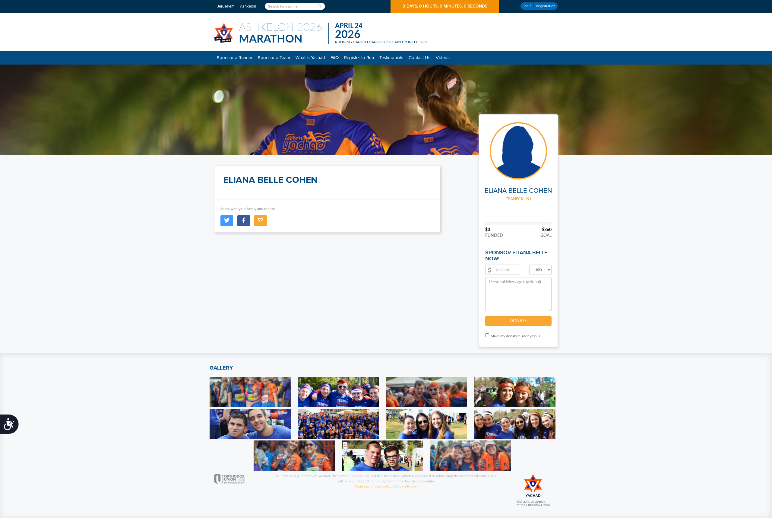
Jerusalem (226, 6)
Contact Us (419, 57)
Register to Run (359, 57)
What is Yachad (310, 57)
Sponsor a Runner (234, 57)
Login (527, 6)
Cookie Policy (406, 486)
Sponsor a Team (274, 57)
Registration (545, 6)
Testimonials (391, 57)
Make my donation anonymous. (516, 336)
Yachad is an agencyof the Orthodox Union (533, 503)
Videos (443, 57)
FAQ (335, 57)
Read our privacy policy (373, 486)
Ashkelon (248, 6)
